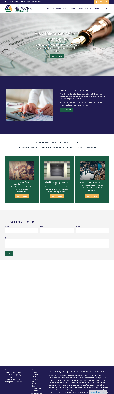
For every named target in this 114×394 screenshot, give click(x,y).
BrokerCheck (99, 372)
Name (7, 227)
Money (33, 384)
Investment (35, 374)
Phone (78, 227)
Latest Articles (36, 388)
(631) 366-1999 (13, 2)
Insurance (34, 379)
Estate (33, 377)
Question (8, 238)
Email (42, 227)
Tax (32, 381)
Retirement (35, 372)
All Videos (35, 391)
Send (9, 253)
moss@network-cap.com (32, 2)
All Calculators (36, 393)
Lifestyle (34, 386)
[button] (47, 8)
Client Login (102, 2)
